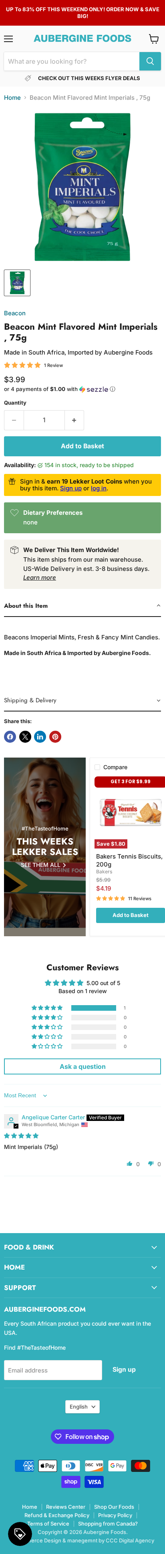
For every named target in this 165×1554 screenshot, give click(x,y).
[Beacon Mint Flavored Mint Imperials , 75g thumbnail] (17, 283)
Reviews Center (65, 1507)
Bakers (104, 872)
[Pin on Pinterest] (55, 737)
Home (12, 97)
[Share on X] (25, 737)
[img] (21, 1135)
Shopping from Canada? (108, 1523)
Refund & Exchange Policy (56, 1515)
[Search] (150, 61)
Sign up (71, 488)
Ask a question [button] (83, 1066)
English (79, 1406)
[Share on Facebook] (10, 737)
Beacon (15, 313)
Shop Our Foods (114, 1507)
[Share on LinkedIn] (40, 737)
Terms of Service (48, 1523)
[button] (82, 389)
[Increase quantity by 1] (75, 420)
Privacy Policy (115, 1515)
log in (99, 488)
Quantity (15, 403)
